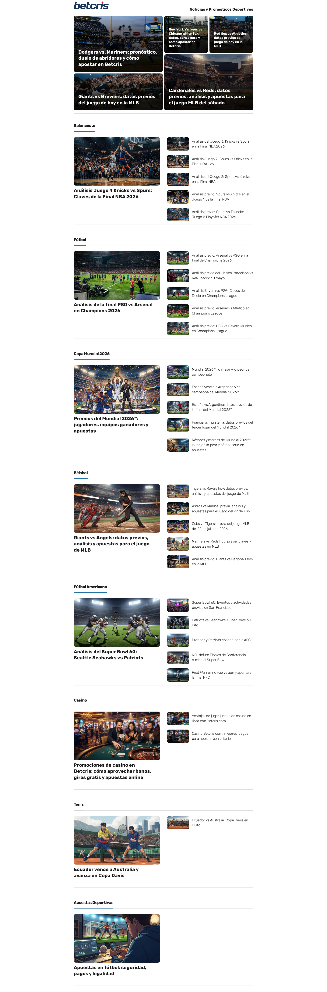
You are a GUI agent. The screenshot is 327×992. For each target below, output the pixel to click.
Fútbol (80, 239)
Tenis (79, 804)
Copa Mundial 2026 (92, 353)
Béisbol (81, 472)
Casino (80, 700)
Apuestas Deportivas (93, 902)
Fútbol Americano (90, 586)
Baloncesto (84, 125)
